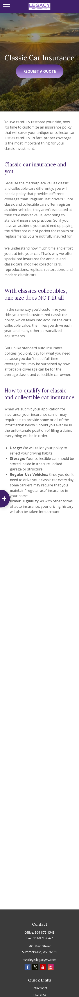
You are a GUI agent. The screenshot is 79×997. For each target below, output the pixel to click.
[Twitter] (35, 967)
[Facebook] (28, 967)
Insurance (40, 994)
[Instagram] (51, 967)
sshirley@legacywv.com (39, 960)
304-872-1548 (44, 932)
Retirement (39, 988)
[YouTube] (43, 967)
